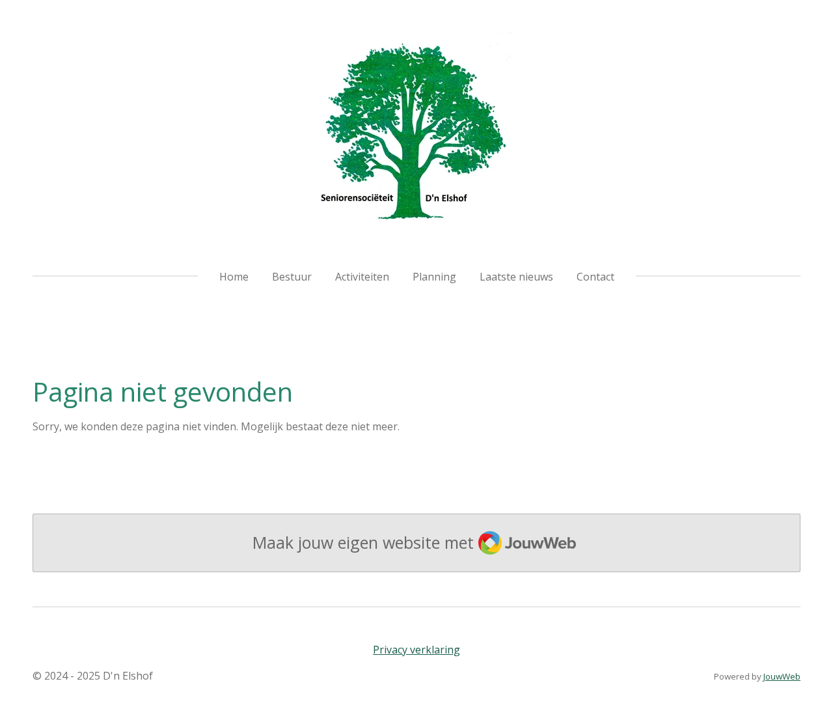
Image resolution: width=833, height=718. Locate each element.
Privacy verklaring (416, 649)
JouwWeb (781, 676)
